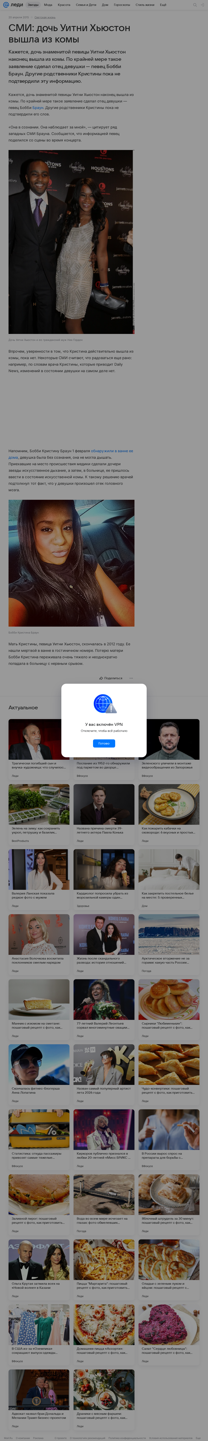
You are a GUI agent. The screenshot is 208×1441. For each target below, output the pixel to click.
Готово (104, 743)
